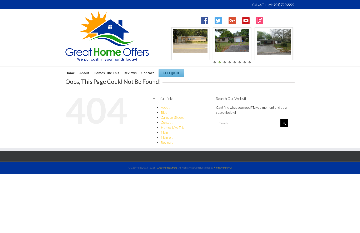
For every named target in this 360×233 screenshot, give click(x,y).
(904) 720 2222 (283, 4)
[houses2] (232, 40)
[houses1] (274, 42)
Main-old (167, 137)
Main (164, 132)
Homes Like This (172, 127)
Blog (164, 112)
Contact (166, 122)
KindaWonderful (223, 167)
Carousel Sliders (172, 117)
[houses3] (190, 41)
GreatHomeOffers (167, 167)
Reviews (167, 142)
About (165, 107)
